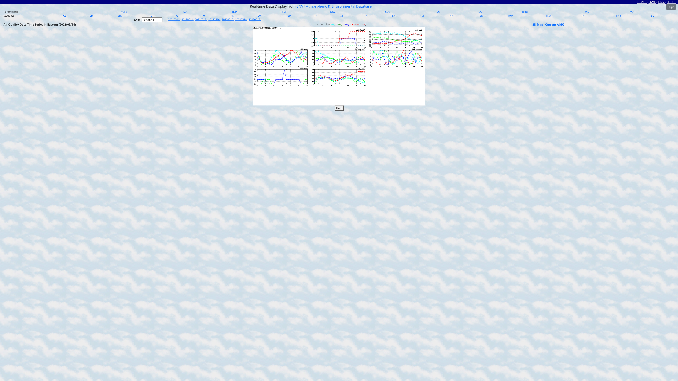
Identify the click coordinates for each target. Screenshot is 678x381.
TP (315, 15)
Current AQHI (554, 24)
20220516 (241, 19)
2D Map (538, 24)
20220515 (228, 19)
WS (587, 11)
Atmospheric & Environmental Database (339, 6)
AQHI (124, 11)
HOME (642, 2)
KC (232, 15)
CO (480, 11)
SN (481, 15)
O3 (438, 11)
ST (341, 15)
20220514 (214, 19)
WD (631, 11)
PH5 (618, 15)
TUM (510, 15)
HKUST (671, 2)
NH (451, 15)
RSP (234, 11)
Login (671, 7)
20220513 (201, 19)
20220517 (255, 19)
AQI (185, 11)
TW (203, 15)
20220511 (174, 19)
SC (652, 15)
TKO (548, 15)
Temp (525, 11)
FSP (284, 11)
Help (339, 108)
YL (177, 15)
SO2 (387, 11)
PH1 (583, 15)
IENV (661, 2)
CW (259, 15)
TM (422, 15)
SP (289, 15)
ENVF (652, 2)
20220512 (188, 19)
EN (394, 15)
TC (150, 15)
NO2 (332, 11)
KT (367, 15)
